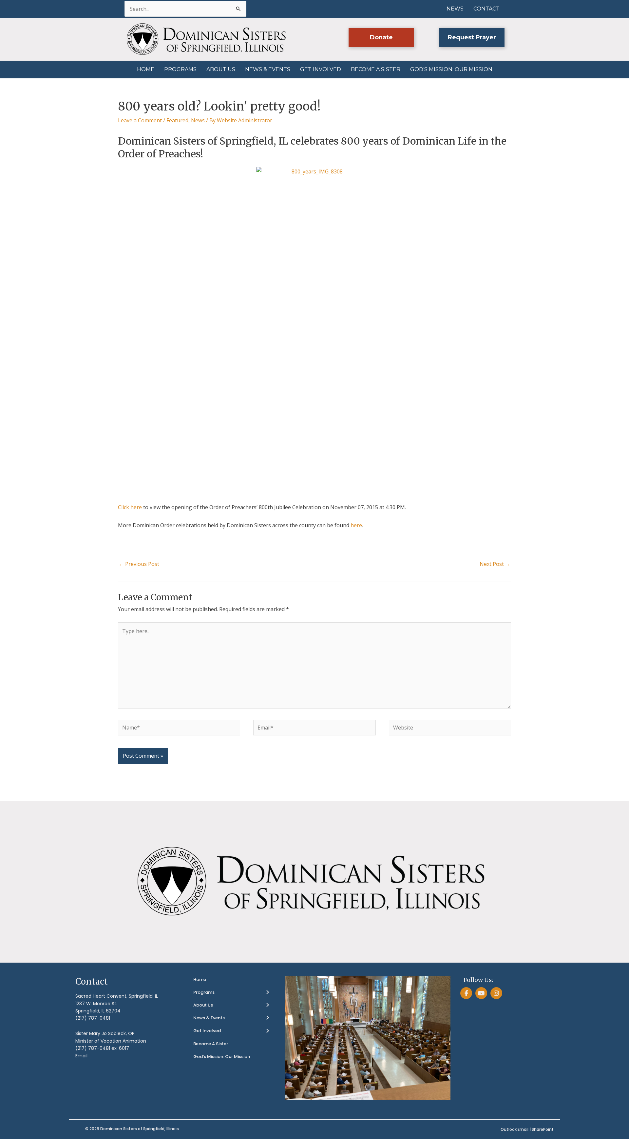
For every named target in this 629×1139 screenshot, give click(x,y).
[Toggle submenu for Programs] (267, 992)
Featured (177, 120)
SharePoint (543, 1129)
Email (81, 1055)
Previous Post (139, 564)
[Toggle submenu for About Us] (267, 1005)
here (356, 525)
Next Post (495, 564)
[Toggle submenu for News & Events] (267, 1018)
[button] (381, 37)
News (198, 120)
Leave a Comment (140, 120)
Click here (130, 507)
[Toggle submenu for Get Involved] (267, 1031)
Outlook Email (514, 1129)
